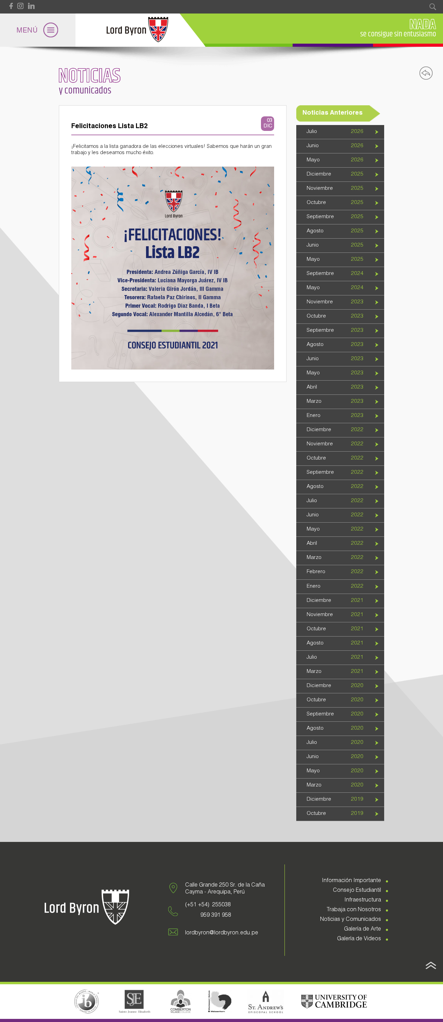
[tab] (340, 132)
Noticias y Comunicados (350, 920)
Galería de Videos (359, 939)
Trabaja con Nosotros (354, 910)
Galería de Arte (362, 929)
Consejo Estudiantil (357, 891)
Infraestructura (362, 900)
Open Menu (37, 30)
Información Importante (351, 881)
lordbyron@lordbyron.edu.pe (221, 933)
